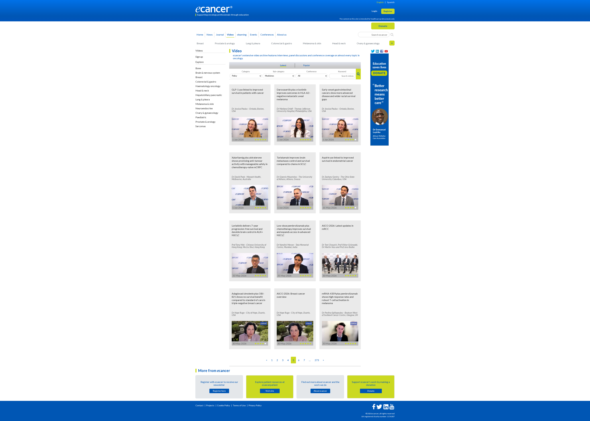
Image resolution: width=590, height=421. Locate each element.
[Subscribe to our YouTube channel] (386, 51)
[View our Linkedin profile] (377, 51)
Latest (283, 65)
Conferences (267, 34)
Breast (200, 43)
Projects (210, 405)
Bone (198, 68)
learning (242, 34)
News (209, 34)
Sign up (199, 56)
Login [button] (374, 11)
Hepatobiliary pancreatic (208, 94)
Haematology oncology (207, 86)
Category (246, 71)
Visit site (270, 391)
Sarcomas (200, 126)
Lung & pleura (253, 43)
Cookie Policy (223, 405)
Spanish (391, 2)
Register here (219, 391)
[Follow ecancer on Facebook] (374, 406)
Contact (199, 405)
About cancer (320, 391)
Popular (306, 65)
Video (230, 34)
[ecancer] (214, 9)
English (380, 2)
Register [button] (388, 11)
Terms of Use (239, 405)
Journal (220, 34)
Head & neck (339, 43)
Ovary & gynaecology (368, 43)
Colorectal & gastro (281, 43)
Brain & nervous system (207, 72)
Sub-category (278, 71)
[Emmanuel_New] (379, 99)
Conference (311, 71)
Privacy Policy (255, 405)
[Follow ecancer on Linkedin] (386, 406)
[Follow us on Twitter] (373, 51)
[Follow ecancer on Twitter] (379, 406)
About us (282, 34)
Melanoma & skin (312, 43)
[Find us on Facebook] (382, 51)
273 (317, 360)
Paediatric (200, 117)
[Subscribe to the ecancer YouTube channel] (392, 406)
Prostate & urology (225, 43)
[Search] (392, 34)
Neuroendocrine (204, 108)
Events (253, 34)
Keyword (342, 71)
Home (200, 34)
